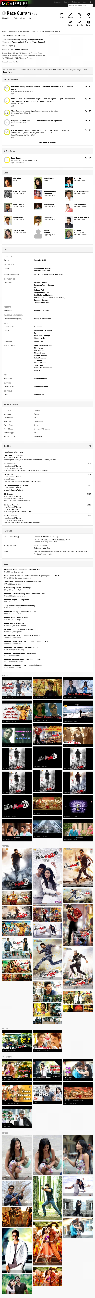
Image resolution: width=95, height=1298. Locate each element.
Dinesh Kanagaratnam (43, 345)
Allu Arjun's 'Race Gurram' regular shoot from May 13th (26, 641)
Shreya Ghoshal (40, 363)
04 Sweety (8, 494)
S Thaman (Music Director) (34, 42)
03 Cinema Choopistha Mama (16, 485)
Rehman (37, 333)
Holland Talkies (40, 290)
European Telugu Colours (44, 285)
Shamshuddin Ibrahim (49, 231)
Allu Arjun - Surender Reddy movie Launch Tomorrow (24, 594)
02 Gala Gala (9, 474)
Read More (7, 72)
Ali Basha (77, 178)
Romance (24, 49)
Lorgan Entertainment (43, 292)
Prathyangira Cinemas (43, 297)
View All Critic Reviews (47, 142)
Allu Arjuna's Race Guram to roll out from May (22, 647)
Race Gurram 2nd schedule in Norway (19, 629)
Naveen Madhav (40, 355)
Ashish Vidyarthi (19, 191)
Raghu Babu (48, 217)
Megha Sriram (39, 353)
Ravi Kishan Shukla (81, 217)
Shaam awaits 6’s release (14, 623)
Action (10, 49)
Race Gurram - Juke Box (13, 455)
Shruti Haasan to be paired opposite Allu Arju (22, 635)
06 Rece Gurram (10, 516)
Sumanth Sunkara (41, 300)
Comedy (17, 49)
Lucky (46, 542)
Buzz (6, 564)
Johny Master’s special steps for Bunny (19, 605)
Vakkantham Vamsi (41, 310)
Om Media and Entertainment (46, 295)
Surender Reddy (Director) (16, 39)
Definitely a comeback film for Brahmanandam (22, 582)
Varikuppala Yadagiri (42, 335)
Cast (6, 172)
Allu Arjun (9, 36)
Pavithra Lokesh (80, 204)
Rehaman (12, 479)
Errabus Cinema (40, 282)
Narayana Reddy (40, 378)
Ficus (36, 287)
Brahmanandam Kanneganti (50, 192)
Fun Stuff (8, 531)
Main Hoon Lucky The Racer (54, 539)
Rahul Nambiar (40, 358)
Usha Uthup (39, 370)
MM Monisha (39, 350)
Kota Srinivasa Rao (81, 191)
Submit (66, 2)
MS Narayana (18, 204)
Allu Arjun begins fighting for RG (16, 599)
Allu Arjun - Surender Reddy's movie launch (20, 653)
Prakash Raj (18, 217)
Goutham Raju (40, 394)
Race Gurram (19, 13)
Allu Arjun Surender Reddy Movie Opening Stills (22, 659)
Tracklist (7, 446)
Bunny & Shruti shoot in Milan (16, 617)
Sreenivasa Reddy (41, 386)
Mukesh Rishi (49, 204)
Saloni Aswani (18, 230)
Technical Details (11, 404)
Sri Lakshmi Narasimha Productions (48, 274)
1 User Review (10, 151)
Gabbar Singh (46, 537)
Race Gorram (16, 158)
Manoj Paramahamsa (42, 318)
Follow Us (76, 2)
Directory (57, 2)
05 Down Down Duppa (13, 505)
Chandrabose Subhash (43, 330)
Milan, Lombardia (40, 545)
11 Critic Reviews (11, 79)
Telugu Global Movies (42, 302)
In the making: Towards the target (18, 588)
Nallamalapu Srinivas (42, 268)
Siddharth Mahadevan (43, 368)
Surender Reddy (40, 260)
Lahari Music (39, 342)
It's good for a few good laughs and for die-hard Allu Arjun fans (36, 120)
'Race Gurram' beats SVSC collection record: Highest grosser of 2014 (31, 576)
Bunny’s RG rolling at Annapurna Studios (20, 611)
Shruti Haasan (19, 36)
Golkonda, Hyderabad (42, 548)
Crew (6, 249)
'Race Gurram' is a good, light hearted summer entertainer (34, 111)
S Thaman (38, 327)
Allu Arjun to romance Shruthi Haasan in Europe (23, 665)
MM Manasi (38, 348)
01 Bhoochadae (10, 464)
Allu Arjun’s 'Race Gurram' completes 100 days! (22, 570)
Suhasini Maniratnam (79, 231)
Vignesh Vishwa (40, 338)
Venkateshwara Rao (42, 271)
